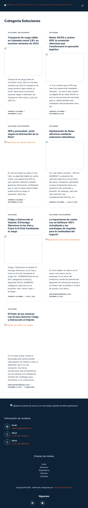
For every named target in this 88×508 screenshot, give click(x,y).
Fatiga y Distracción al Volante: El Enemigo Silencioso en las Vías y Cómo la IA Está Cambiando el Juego (23, 225)
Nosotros (44, 467)
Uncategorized (23, 32)
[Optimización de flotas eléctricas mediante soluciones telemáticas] (65, 155)
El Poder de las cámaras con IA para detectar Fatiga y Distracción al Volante (23, 317)
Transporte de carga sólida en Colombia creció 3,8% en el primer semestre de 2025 (23, 40)
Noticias (44, 473)
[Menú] (83, 6)
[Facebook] (32, 503)
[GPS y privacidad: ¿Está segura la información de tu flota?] (23, 155)
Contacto (44, 476)
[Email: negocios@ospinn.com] (7, 427)
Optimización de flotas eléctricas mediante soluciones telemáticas (62, 134)
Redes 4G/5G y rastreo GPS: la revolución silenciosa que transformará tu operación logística (64, 43)
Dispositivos (44, 470)
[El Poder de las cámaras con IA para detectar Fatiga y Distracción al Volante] (23, 338)
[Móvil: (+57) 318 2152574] (7, 434)
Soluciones (12, 32)
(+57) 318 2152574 (20, 436)
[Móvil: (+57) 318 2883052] (7, 442)
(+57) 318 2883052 (20, 444)
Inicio (44, 464)
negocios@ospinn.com (21, 428)
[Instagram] (42, 503)
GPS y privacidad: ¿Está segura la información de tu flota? (23, 134)
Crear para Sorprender (63, 487)
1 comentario (29, 387)
